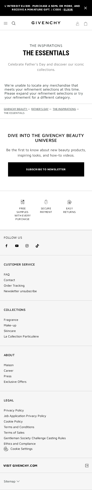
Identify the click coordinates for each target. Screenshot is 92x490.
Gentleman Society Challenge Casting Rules (35, 438)
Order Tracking (14, 285)
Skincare (10, 331)
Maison (9, 365)
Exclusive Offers (15, 381)
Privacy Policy (14, 410)
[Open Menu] (5, 23)
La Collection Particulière (21, 336)
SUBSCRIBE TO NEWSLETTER (46, 169)
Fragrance (11, 319)
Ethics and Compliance (20, 443)
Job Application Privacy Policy (25, 416)
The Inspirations (46, 46)
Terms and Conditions (19, 427)
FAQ (7, 274)
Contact (9, 280)
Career (8, 370)
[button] (77, 24)
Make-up (10, 325)
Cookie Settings (21, 448)
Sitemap (9, 481)
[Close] (85, 8)
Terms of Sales (14, 432)
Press (7, 376)
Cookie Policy (13, 421)
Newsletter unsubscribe (20, 291)
